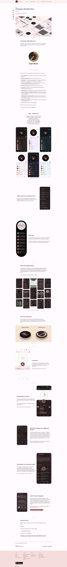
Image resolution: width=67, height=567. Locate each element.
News (27, 1)
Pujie (16, 554)
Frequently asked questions (27, 558)
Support (24, 559)
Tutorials (24, 557)
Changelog (35, 102)
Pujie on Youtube (41, 554)
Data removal (33, 556)
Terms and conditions (34, 555)
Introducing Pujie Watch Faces (22, 543)
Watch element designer (26, 554)
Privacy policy (33, 554)
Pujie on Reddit (41, 555)
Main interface (25, 555)
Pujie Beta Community (42, 557)
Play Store (33, 107)
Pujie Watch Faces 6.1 (19, 546)
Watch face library (32, 1)
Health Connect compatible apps (36, 509)
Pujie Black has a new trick (46, 546)
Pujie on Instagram (41, 556)
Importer (17, 555)
